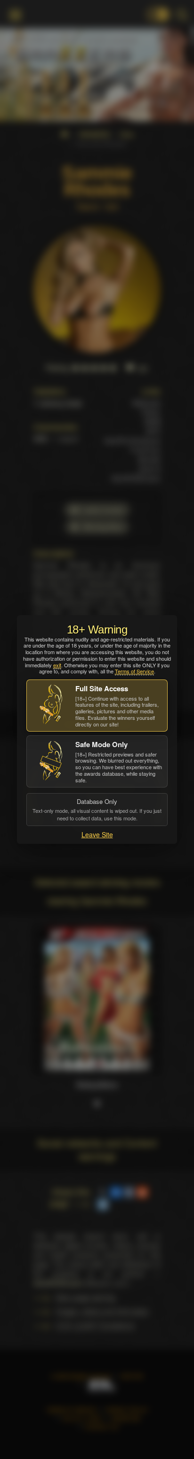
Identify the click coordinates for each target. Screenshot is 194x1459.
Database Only (97, 809)
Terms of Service (134, 671)
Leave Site (97, 834)
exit (57, 665)
